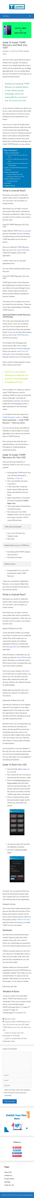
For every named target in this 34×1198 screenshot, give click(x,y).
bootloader (16, 401)
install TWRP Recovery (20, 335)
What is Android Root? (12, 153)
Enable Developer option (11, 417)
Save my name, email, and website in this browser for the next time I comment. (18, 1093)
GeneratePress (28, 1195)
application (13, 647)
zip (26, 769)
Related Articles (13, 181)
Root (13, 1019)
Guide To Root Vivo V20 (12, 179)
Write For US (9, 1185)
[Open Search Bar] (30, 16)
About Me (8, 1172)
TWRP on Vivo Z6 (22, 920)
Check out (18, 478)
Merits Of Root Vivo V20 (15, 174)
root (11, 635)
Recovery (21, 231)
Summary (8, 183)
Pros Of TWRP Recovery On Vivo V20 (17, 156)
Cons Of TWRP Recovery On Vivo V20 (18, 160)
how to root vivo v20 (17, 1024)
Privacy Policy (9, 1179)
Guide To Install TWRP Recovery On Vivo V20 (16, 169)
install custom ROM (19, 250)
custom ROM (20, 657)
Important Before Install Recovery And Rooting (18, 164)
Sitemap (7, 1182)
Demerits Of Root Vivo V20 (16, 176)
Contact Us (8, 1175)
